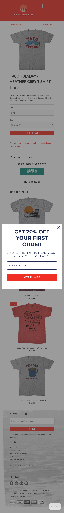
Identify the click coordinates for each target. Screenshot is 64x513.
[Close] (58, 227)
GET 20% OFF (32, 277)
